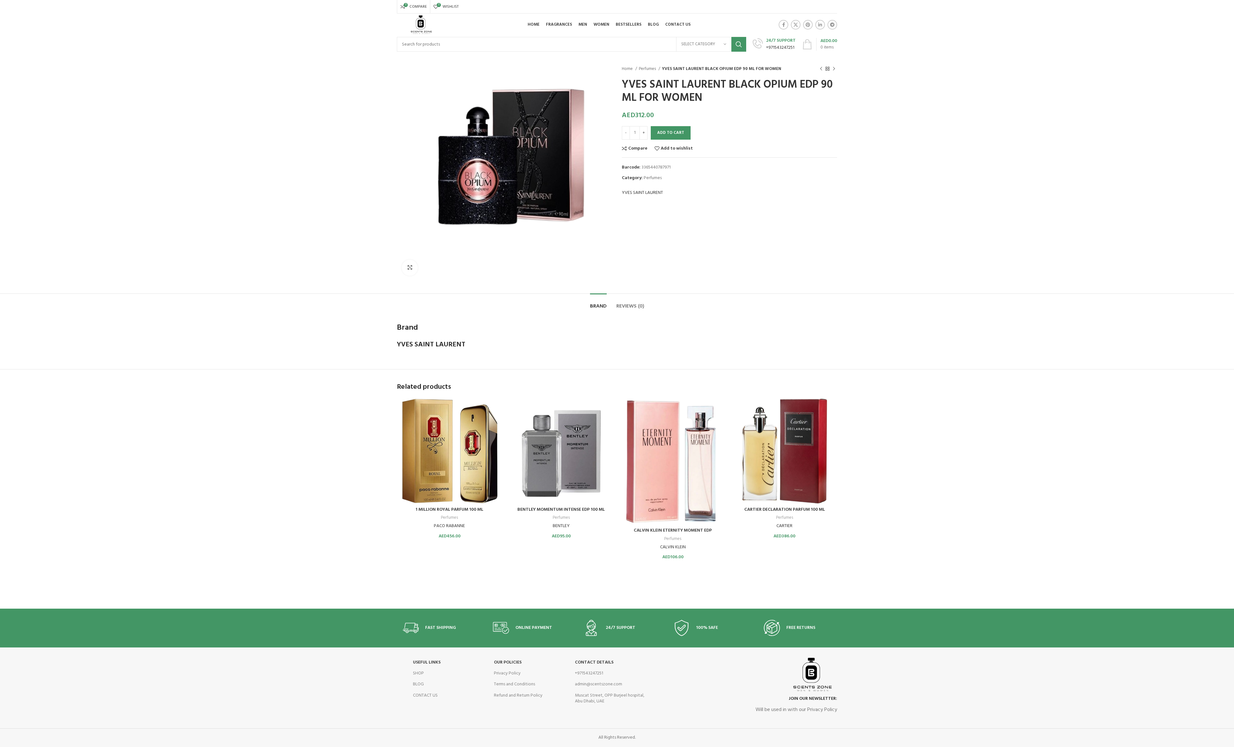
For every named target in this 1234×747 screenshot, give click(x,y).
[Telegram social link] (832, 25)
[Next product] (834, 69)
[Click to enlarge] (410, 268)
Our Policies (508, 662)
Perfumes (648, 68)
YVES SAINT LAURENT (642, 192)
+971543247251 (589, 673)
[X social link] (795, 25)
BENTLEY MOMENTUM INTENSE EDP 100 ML (561, 509)
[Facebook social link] (783, 25)
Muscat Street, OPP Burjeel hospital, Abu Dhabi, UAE (609, 698)
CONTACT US (425, 695)
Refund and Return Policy (518, 695)
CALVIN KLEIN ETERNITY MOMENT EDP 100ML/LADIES (673, 534)
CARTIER (784, 526)
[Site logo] (421, 25)
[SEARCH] (738, 44)
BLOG (418, 684)
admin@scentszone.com (598, 684)
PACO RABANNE (449, 526)
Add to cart (670, 132)
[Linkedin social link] (820, 25)
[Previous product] (821, 69)
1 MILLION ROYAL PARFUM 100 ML (449, 509)
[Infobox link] (774, 44)
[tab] (598, 303)
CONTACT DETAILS (594, 662)
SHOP (418, 673)
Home (628, 68)
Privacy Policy (507, 673)
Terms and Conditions (514, 684)
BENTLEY (561, 526)
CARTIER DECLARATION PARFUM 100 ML (784, 509)
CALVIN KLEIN (673, 547)
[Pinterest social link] (808, 25)
